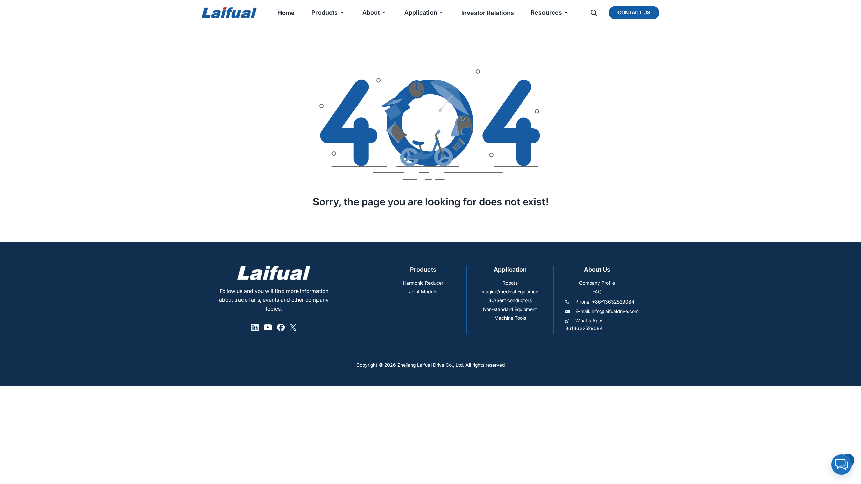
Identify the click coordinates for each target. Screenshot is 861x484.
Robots (510, 283)
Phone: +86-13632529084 (604, 302)
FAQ (597, 291)
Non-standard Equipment (510, 309)
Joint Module (423, 291)
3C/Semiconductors (510, 300)
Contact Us (633, 12)
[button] (841, 464)
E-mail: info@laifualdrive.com (607, 311)
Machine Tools (510, 318)
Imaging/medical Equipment (510, 291)
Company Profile (597, 283)
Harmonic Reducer (423, 283)
